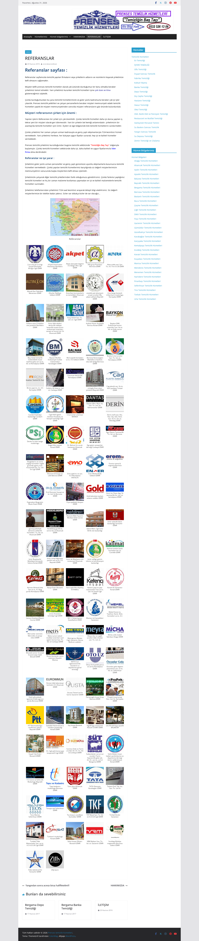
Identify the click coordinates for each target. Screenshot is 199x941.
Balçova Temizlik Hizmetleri (146, 178)
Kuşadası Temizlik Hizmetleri (147, 259)
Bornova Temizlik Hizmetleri (147, 192)
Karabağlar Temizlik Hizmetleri (148, 236)
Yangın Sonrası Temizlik (145, 131)
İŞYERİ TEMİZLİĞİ (141, 65)
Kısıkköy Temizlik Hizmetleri (146, 250)
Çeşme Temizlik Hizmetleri (146, 205)
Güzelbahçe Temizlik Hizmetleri (148, 232)
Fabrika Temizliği (142, 78)
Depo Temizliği (141, 91)
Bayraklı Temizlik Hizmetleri (146, 183)
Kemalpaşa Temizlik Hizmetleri (148, 245)
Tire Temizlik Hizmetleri (145, 290)
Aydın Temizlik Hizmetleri (145, 169)
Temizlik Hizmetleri (140, 57)
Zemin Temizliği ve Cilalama (147, 140)
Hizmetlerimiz (41, 36)
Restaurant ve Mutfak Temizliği (148, 118)
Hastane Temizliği (142, 100)
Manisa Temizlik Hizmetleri (146, 263)
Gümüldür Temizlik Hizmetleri (148, 227)
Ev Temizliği (139, 60)
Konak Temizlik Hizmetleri (146, 254)
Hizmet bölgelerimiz (59, 36)
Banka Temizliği (141, 87)
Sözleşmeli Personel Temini (146, 123)
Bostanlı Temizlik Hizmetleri (146, 196)
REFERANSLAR (94, 36)
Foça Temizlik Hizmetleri (145, 218)
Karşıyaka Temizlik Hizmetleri (147, 241)
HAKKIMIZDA (79, 36)
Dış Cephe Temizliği (143, 96)
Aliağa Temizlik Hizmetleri (146, 161)
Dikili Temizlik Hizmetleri (145, 214)
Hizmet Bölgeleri (139, 157)
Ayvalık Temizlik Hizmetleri (146, 174)
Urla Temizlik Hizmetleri (145, 299)
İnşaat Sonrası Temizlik (144, 74)
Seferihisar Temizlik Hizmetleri (148, 285)
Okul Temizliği (140, 109)
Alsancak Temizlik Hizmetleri (147, 165)
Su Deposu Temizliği (143, 136)
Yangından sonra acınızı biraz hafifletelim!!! (47, 885)
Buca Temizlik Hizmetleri (145, 201)
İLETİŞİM (107, 36)
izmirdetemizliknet (50, 64)
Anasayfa (28, 36)
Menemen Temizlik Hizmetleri (147, 272)
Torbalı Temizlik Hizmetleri (146, 294)
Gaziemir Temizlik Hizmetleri (147, 223)
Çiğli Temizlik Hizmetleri (145, 210)
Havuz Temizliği (141, 105)
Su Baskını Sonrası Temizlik (146, 127)
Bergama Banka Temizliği (71, 906)
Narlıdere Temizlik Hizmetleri (147, 276)
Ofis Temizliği (140, 69)
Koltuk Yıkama (140, 82)
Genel (28, 52)
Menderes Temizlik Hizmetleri (147, 268)
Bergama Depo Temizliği (34, 906)
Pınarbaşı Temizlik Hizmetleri (147, 281)
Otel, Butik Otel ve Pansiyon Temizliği (151, 114)
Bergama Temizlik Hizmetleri (147, 187)
